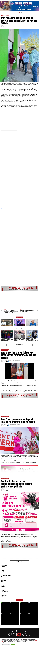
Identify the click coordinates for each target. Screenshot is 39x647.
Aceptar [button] (13, 644)
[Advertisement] (19, 298)
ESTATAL (2, 574)
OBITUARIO (3, 586)
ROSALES (2, 590)
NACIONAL (3, 585)
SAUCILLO (3, 594)
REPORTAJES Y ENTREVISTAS (6, 589)
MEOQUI (2, 581)
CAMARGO (3, 566)
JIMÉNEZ (2, 576)
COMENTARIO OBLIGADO (5, 569)
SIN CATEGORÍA (3, 595)
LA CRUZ (2, 579)
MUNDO (2, 582)
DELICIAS (2, 570)
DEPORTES (3, 571)
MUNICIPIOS (3, 584)
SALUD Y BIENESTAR (4, 591)
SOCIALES (3, 596)
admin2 (6, 361)
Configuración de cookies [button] (6, 644)
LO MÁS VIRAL (3, 580)
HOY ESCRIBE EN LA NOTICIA (6, 575)
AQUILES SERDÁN (4, 565)
